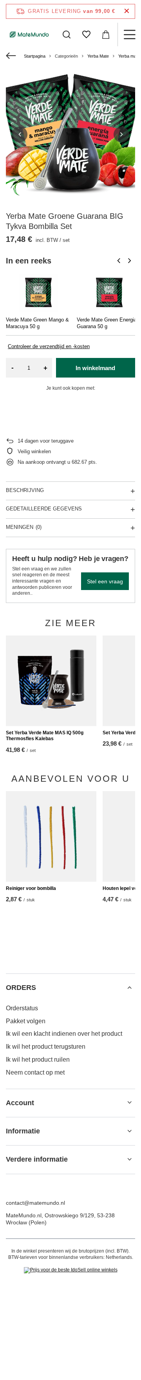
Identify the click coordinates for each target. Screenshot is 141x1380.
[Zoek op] (66, 34)
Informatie (23, 1131)
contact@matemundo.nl (35, 1203)
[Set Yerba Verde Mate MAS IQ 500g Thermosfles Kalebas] (51, 681)
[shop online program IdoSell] (71, 1270)
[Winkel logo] (29, 34)
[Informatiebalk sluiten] (127, 11)
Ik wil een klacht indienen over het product (64, 1033)
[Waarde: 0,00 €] (106, 34)
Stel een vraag (105, 581)
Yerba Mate (98, 56)
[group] (70, 134)
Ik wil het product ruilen (38, 1059)
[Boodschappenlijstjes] (86, 34)
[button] (19, 134)
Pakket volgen (25, 1021)
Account (20, 1103)
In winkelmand (95, 368)
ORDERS (21, 987)
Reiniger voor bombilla (31, 888)
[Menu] (129, 34)
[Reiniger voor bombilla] (51, 836)
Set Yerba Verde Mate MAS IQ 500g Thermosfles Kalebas (44, 736)
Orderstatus (22, 1008)
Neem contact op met (35, 1072)
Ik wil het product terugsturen (45, 1046)
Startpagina (34, 56)
